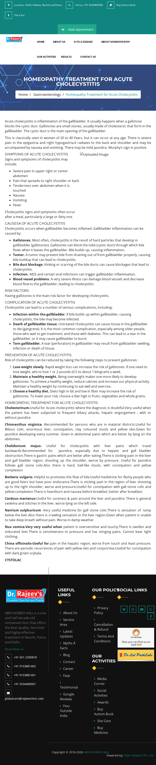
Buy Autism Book (125, 5)
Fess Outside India (66, 711)
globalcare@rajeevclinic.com (24, 698)
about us (59, 42)
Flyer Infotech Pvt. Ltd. (139, 755)
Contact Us (88, 56)
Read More (13, 649)
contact (69, 662)
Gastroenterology (47, 94)
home (40, 42)
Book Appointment (80, 29)
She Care (19, 15)
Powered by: (115, 755)
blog (66, 655)
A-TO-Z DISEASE (83, 42)
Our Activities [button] (46, 56)
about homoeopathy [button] (115, 42)
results (66, 56)
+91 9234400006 (93, 5)
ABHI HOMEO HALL (96, 752)
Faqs (66, 675)
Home (23, 94)
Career (68, 668)
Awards (103, 702)
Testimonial (69, 687)
